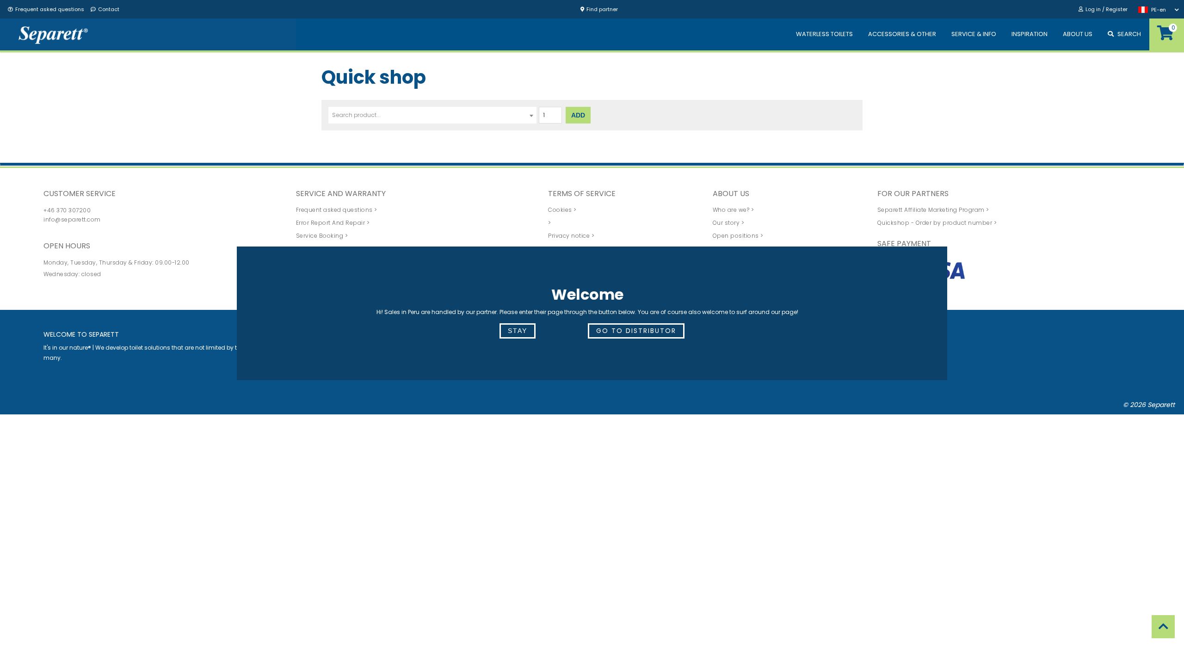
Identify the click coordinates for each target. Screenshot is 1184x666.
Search (1129, 34)
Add (578, 115)
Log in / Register (1106, 9)
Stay (517, 330)
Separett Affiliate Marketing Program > (933, 210)
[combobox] (432, 115)
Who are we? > (733, 210)
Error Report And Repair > (333, 223)
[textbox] (432, 115)
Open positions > (738, 236)
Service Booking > (322, 236)
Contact (108, 9)
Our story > (729, 223)
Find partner (602, 9)
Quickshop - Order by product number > (937, 223)
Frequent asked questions (49, 9)
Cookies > (562, 210)
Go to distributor (636, 330)
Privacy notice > (571, 236)
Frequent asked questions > (336, 210)
